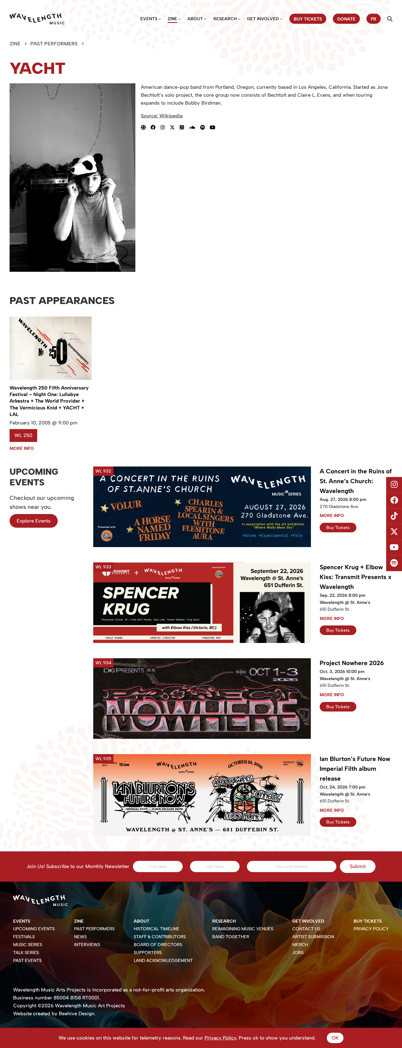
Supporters (148, 952)
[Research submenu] (239, 18)
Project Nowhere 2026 (352, 663)
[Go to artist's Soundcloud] (194, 127)
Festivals (24, 936)
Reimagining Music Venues (242, 928)
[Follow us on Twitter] (394, 532)
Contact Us (306, 928)
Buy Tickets (338, 527)
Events (148, 18)
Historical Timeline (156, 928)
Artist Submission (313, 936)
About (195, 18)
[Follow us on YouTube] (394, 548)
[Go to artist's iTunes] (184, 127)
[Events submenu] (159, 18)
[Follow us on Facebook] (394, 500)
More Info (22, 448)
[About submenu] (205, 18)
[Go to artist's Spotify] (205, 127)
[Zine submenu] (179, 18)
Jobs (298, 952)
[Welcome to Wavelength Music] (37, 18)
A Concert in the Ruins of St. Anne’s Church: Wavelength (356, 481)
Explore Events (34, 521)
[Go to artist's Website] (146, 127)
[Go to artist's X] (175, 127)
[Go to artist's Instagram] (165, 127)
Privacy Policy (371, 928)
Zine (172, 18)
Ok (335, 1038)
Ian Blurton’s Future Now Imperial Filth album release (355, 768)
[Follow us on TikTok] (394, 516)
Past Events (27, 960)
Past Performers (54, 44)
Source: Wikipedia (161, 116)
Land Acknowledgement (163, 960)
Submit (358, 866)
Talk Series (26, 952)
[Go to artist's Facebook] (156, 127)
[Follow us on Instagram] (394, 485)
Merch (300, 944)
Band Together (230, 936)
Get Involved (263, 18)
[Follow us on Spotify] (394, 563)
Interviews (87, 944)
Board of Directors (158, 944)
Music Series (27, 944)
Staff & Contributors (160, 936)
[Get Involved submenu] (281, 18)
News (80, 936)
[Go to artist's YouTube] (215, 127)
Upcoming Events (34, 928)
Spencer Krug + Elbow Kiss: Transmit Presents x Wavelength (355, 577)
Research (225, 18)
